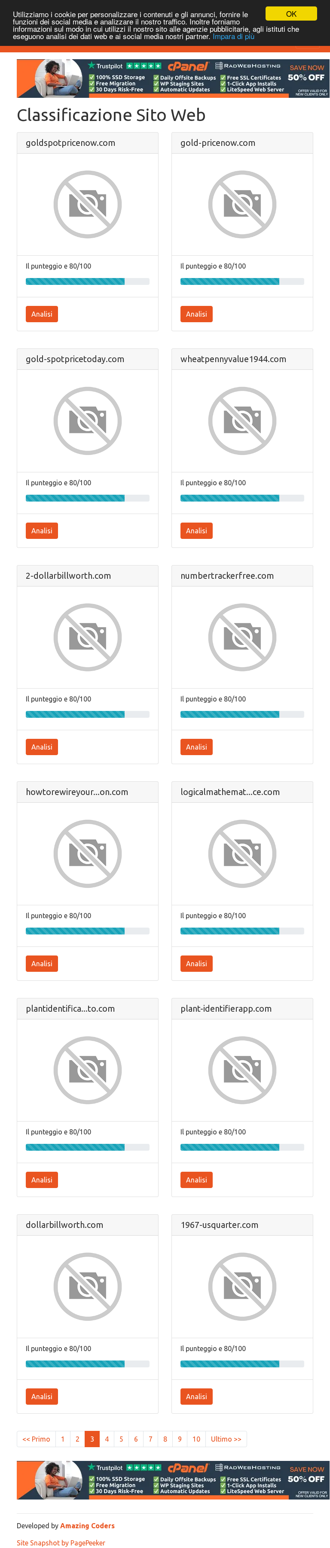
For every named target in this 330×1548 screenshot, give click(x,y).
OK (291, 13)
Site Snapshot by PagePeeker (61, 1543)
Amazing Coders (87, 1526)
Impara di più (233, 35)
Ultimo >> (226, 1439)
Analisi (41, 314)
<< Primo (36, 1439)
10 (196, 1439)
